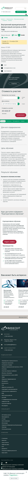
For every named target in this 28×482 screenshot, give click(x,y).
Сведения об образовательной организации (12, 425)
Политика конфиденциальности (9, 450)
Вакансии (4, 440)
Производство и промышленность (10, 360)
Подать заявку (9, 242)
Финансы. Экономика (7, 373)
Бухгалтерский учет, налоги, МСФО (10, 375)
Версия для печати (23, 317)
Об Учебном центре (6, 414)
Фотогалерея (5, 423)
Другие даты (5, 43)
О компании (4, 438)
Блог (3, 446)
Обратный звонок (21, 11)
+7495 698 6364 (8, 336)
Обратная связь (5, 444)
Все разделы (5, 405)
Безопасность (5, 383)
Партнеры (4, 427)
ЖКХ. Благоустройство (7, 395)
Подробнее (14, 83)
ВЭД (3, 393)
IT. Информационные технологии (9, 399)
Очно (15, 35)
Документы (4, 448)
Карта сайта (4, 452)
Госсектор (5, 20)
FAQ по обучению (6, 421)
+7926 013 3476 (8, 341)
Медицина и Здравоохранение (9, 379)
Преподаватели (16, 121)
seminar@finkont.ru (11, 344)
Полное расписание (6, 429)
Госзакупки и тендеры (7, 364)
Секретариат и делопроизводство (9, 389)
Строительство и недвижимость (9, 391)
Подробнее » (13, 475)
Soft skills (4, 397)
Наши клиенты (5, 442)
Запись (6, 37)
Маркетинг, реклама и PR (7, 387)
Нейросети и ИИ (5, 401)
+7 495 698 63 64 (5, 12)
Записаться (20, 115)
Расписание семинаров (19, 19)
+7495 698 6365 (8, 350)
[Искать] (25, 8)
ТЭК (3, 385)
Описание (3, 121)
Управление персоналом (7, 362)
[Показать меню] (26, 14)
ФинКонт (3, 19)
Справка (22, 121)
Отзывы (4, 418)
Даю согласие (14, 478)
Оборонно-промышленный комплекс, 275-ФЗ (12, 366)
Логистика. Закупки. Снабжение (9, 371)
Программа (8, 121)
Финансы (10, 20)
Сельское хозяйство (6, 403)
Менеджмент (5, 381)
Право (3, 377)
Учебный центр (9, 19)
